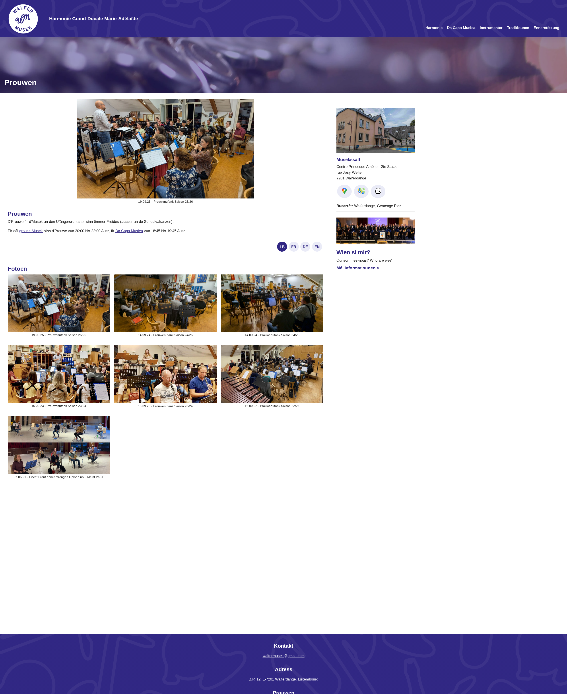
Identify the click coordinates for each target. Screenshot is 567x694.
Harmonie (434, 28)
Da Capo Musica (461, 28)
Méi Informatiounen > (357, 268)
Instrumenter (491, 28)
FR (293, 247)
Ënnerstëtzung (546, 28)
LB (282, 247)
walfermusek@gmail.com (284, 655)
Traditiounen (518, 28)
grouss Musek (31, 231)
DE (305, 247)
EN (317, 247)
